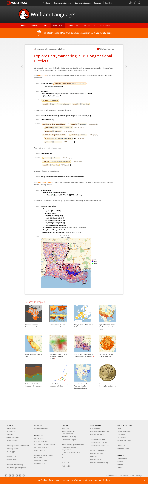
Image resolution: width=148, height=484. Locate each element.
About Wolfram (122, 458)
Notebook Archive (40, 460)
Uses (46, 25)
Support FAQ (121, 445)
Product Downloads (124, 431)
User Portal (121, 434)
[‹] (22, 52)
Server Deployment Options (16, 468)
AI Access (9, 434)
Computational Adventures (99, 445)
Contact (120, 464)
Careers (120, 461)
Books (64, 458)
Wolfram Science (95, 460)
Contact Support (123, 448)
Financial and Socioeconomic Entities (50, 49)
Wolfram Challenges (97, 434)
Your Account (122, 437)
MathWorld (93, 457)
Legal (121, 475)
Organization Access (124, 440)
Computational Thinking (98, 442)
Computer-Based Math (97, 439)
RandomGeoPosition (44, 182)
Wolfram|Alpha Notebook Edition (17, 445)
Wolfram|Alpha (95, 428)
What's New (57, 25)
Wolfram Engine (11, 457)
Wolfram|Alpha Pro (13, 448)
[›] (126, 52)
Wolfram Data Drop (96, 454)
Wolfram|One (10, 428)
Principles (35, 25)
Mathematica (10, 431)
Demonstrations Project (98, 450)
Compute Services (12, 437)
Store (119, 428)
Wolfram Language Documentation (68, 432)
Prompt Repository (40, 450)
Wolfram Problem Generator (99, 431)
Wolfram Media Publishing (99, 463)
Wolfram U (65, 428)
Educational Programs (69, 440)
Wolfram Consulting (41, 428)
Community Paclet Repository (44, 444)
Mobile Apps (10, 452)
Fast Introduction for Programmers (69, 449)
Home (23, 25)
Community (104, 25)
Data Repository (39, 438)
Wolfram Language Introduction (73, 445)
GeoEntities (42, 75)
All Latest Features (106, 49)
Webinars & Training (69, 437)
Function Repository (41, 441)
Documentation (89, 25)
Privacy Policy (129, 475)
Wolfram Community (69, 463)
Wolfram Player (11, 460)
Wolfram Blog (66, 466)
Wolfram (114, 475)
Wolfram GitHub (39, 463)
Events (119, 467)
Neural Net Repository (41, 447)
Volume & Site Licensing (14, 465)
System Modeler (12, 440)
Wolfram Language (53, 14)
